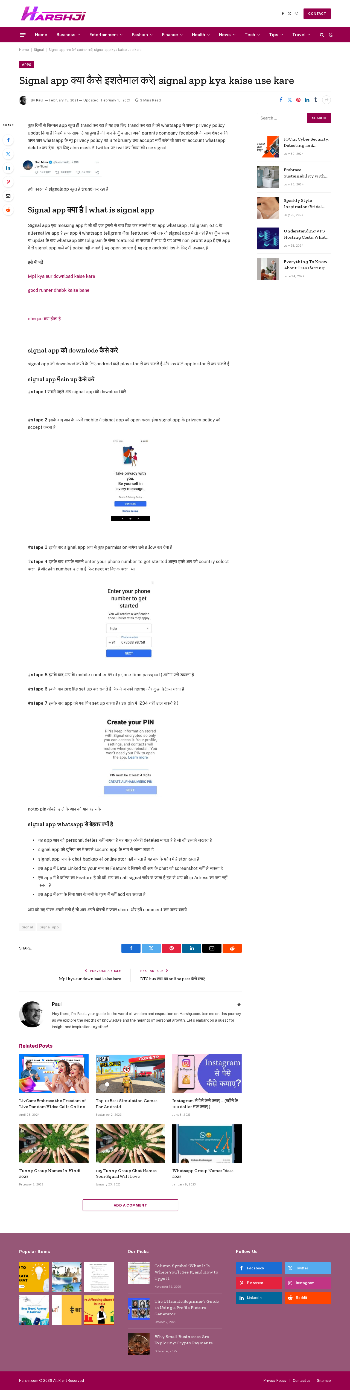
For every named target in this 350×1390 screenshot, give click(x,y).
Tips (273, 34)
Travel (298, 34)
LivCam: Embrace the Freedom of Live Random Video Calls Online (52, 1103)
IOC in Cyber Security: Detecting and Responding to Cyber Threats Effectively (306, 142)
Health (198, 34)
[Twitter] (8, 153)
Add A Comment (130, 1205)
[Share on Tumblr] (316, 99)
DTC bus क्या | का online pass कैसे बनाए (172, 978)
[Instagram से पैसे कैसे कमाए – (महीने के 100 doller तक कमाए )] (207, 1073)
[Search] (322, 35)
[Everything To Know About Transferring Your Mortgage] (268, 269)
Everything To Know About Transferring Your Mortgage (306, 265)
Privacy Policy (275, 1381)
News (225, 34)
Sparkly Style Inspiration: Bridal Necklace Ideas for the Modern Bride (306, 204)
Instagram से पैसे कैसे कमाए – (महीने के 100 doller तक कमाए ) (205, 1103)
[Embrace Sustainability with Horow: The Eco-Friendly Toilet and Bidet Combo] (268, 177)
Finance (170, 34)
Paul (39, 100)
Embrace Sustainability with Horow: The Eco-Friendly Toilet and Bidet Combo (304, 173)
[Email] (8, 195)
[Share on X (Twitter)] (289, 99)
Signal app (49, 927)
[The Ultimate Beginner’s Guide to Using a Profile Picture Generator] (139, 1309)
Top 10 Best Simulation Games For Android (127, 1103)
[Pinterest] (8, 181)
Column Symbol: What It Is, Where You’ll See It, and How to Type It (186, 1272)
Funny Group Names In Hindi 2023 (50, 1173)
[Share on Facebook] (281, 99)
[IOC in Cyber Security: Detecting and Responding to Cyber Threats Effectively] (268, 147)
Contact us (302, 1381)
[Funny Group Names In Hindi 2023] (54, 1143)
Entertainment (103, 34)
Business (66, 34)
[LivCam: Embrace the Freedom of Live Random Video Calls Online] (54, 1073)
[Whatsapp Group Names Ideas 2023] (207, 1143)
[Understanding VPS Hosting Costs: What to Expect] (268, 238)
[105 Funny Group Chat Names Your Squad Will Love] (130, 1143)
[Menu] (23, 35)
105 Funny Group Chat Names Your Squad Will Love (126, 1173)
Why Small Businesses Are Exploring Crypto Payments (183, 1339)
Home (41, 34)
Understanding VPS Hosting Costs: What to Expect (305, 234)
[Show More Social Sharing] (326, 99)
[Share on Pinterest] (298, 99)
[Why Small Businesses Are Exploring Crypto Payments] (139, 1344)
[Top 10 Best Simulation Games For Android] (130, 1073)
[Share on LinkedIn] (307, 99)
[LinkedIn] (8, 167)
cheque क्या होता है (44, 318)
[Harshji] (53, 13)
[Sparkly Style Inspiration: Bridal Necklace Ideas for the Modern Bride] (268, 208)
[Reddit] (8, 209)
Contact (317, 13)
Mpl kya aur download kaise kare (61, 276)
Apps (26, 65)
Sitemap (324, 1381)
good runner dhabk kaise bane (58, 290)
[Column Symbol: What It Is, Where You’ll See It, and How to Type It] (139, 1273)
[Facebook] (8, 140)
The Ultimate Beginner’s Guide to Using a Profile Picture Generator (186, 1307)
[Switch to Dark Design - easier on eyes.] (330, 35)
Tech (250, 34)
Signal (39, 50)
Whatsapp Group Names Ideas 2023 (203, 1173)
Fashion (140, 34)
